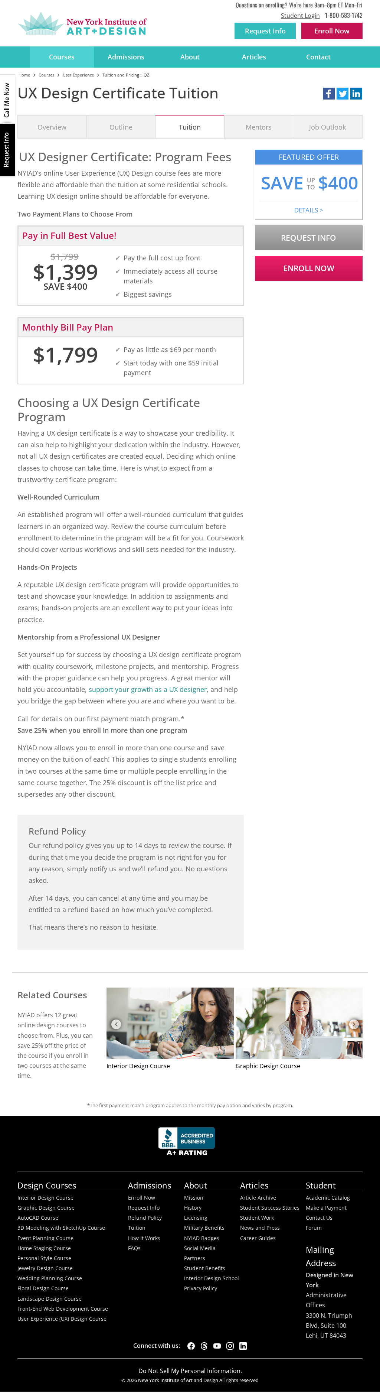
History (193, 1207)
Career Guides (258, 1238)
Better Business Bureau (188, 1143)
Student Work (257, 1217)
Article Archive (258, 1197)
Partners (194, 1258)
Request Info (265, 30)
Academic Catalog (328, 1197)
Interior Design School (211, 1278)
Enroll (332, 30)
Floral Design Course (43, 1288)
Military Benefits (204, 1228)
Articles (254, 56)
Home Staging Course (44, 1248)
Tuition (190, 126)
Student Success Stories (269, 1207)
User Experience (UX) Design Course (62, 1319)
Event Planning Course (45, 1238)
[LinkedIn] (243, 1346)
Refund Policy (145, 1217)
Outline (120, 126)
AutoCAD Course (37, 1217)
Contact (318, 56)
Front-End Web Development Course (62, 1308)
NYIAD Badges (201, 1238)
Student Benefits (204, 1268)
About (190, 56)
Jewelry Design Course (45, 1268)
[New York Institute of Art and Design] (82, 23)
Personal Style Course (44, 1258)
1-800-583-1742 (344, 15)
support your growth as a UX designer (148, 689)
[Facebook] (191, 1346)
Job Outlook (327, 126)
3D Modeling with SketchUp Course (61, 1228)
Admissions (126, 56)
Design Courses (46, 1185)
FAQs (134, 1248)
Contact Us (319, 1217)
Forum (314, 1228)
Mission (193, 1197)
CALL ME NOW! (7, 99)
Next (353, 1024)
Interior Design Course (45, 1197)
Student (321, 1185)
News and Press (260, 1228)
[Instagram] (230, 1346)
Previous (116, 1024)
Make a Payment (326, 1207)
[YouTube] (217, 1346)
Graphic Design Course (46, 1207)
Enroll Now (308, 268)
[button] (329, 94)
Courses (62, 56)
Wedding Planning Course (49, 1278)
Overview (51, 126)
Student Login (300, 16)
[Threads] (204, 1346)
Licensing (195, 1217)
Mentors (259, 126)
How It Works (144, 1238)
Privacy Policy (200, 1288)
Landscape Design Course (49, 1298)
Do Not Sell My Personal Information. (190, 1371)
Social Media (200, 1248)
